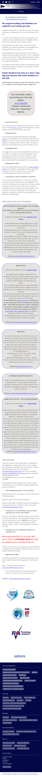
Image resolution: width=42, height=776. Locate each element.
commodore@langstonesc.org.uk (12, 471)
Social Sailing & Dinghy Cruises (28, 720)
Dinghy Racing (7, 723)
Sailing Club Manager (32, 774)
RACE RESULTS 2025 (9, 743)
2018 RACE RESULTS (23, 748)
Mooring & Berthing (8, 700)
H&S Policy (22, 675)
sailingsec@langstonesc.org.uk (24, 256)
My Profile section (15, 127)
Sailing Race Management (18, 717)
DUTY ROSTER (21, 103)
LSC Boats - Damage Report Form (26, 731)
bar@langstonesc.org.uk (24, 366)
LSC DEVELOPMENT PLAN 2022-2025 (13, 706)
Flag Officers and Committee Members (14, 703)
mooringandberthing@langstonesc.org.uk (24, 393)
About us (5, 697)
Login (38, 2)
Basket (33, 2)
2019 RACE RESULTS (9, 748)
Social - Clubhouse (29, 697)
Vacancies (20, 700)
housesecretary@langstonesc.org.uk (24, 322)
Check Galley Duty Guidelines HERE (16, 311)
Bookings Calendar (8, 731)
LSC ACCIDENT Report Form (11, 734)
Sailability (28, 700)
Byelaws (34, 672)
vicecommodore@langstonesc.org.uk (13, 473)
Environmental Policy (9, 675)
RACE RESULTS (7, 746)
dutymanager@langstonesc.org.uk (16, 19)
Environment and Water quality (12, 708)
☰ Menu (21, 11)
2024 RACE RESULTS (23, 743)
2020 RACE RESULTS (20, 746)
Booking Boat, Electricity (10, 720)
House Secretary (23, 300)
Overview (5, 717)
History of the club (16, 697)
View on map (7, 767)
